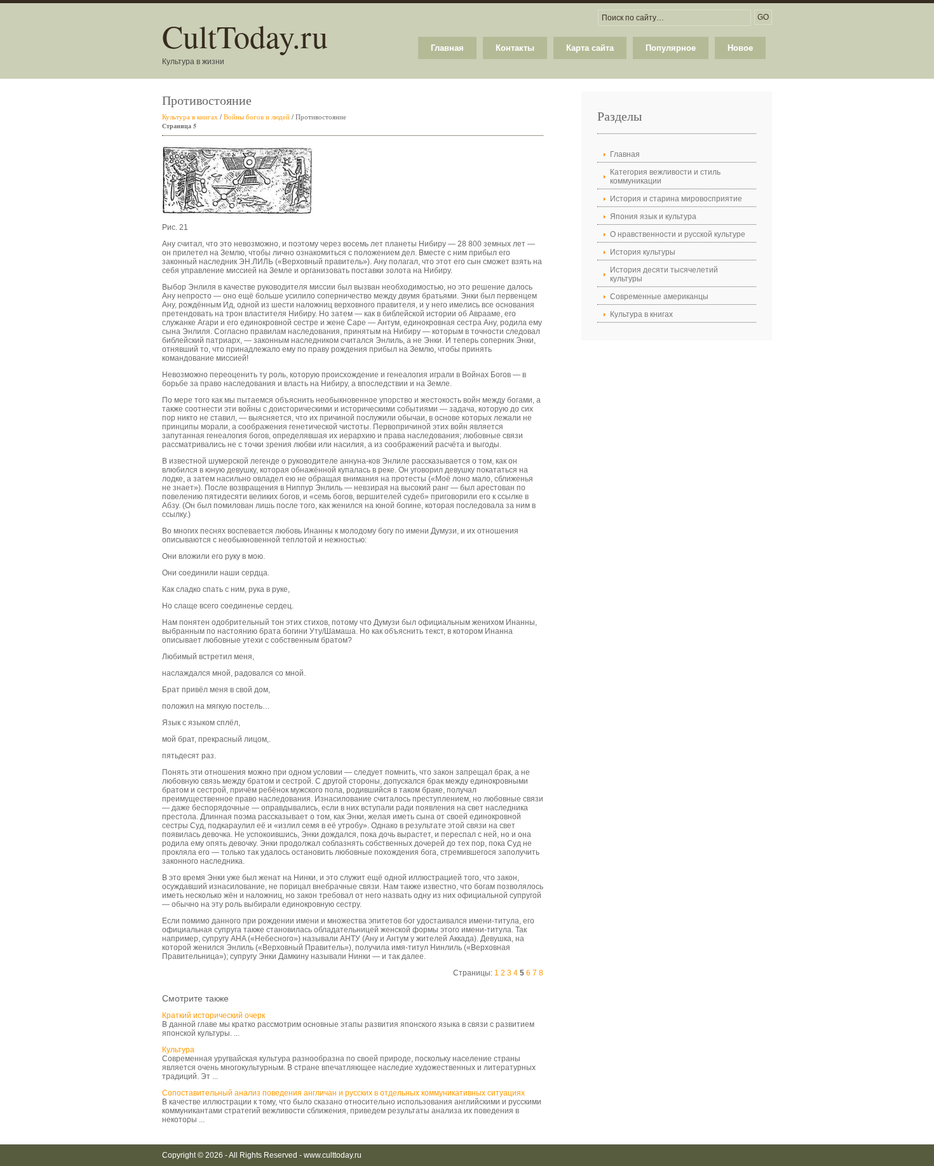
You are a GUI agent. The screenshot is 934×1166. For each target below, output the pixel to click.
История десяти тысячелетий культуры (664, 274)
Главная (447, 48)
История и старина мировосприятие (676, 198)
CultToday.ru (245, 36)
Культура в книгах (190, 116)
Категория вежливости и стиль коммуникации (665, 176)
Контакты (515, 48)
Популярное (671, 48)
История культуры (642, 252)
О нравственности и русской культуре (677, 234)
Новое (740, 48)
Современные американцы (659, 296)
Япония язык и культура (653, 216)
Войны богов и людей (257, 116)
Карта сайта (590, 48)
